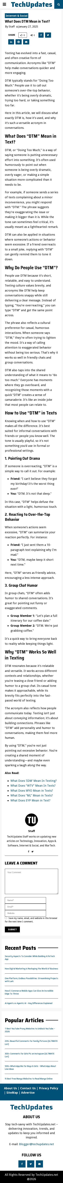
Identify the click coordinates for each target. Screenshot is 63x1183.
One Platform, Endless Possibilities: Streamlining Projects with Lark (31, 979)
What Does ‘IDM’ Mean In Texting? (33, 780)
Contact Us (28, 1088)
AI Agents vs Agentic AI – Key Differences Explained (28, 1003)
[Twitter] (30, 1163)
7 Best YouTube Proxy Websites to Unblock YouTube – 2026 (30, 1030)
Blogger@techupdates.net (36, 1144)
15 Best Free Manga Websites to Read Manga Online (28, 1078)
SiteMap (12, 1092)
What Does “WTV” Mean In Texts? (33, 785)
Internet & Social (16, 15)
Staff (12, 26)
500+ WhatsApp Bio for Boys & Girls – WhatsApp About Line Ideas (30, 1067)
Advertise (28, 1092)
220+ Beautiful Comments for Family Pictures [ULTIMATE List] (31, 1042)
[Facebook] (22, 1163)
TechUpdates (31, 4)
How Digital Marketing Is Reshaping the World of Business (31, 968)
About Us (10, 1088)
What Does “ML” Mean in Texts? (31, 795)
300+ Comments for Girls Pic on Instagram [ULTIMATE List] (29, 1055)
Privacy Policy (48, 1088)
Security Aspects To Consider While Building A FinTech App (30, 957)
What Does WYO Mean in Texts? (31, 790)
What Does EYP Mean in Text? (30, 800)
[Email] (39, 1163)
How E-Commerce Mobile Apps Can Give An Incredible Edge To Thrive (29, 992)
